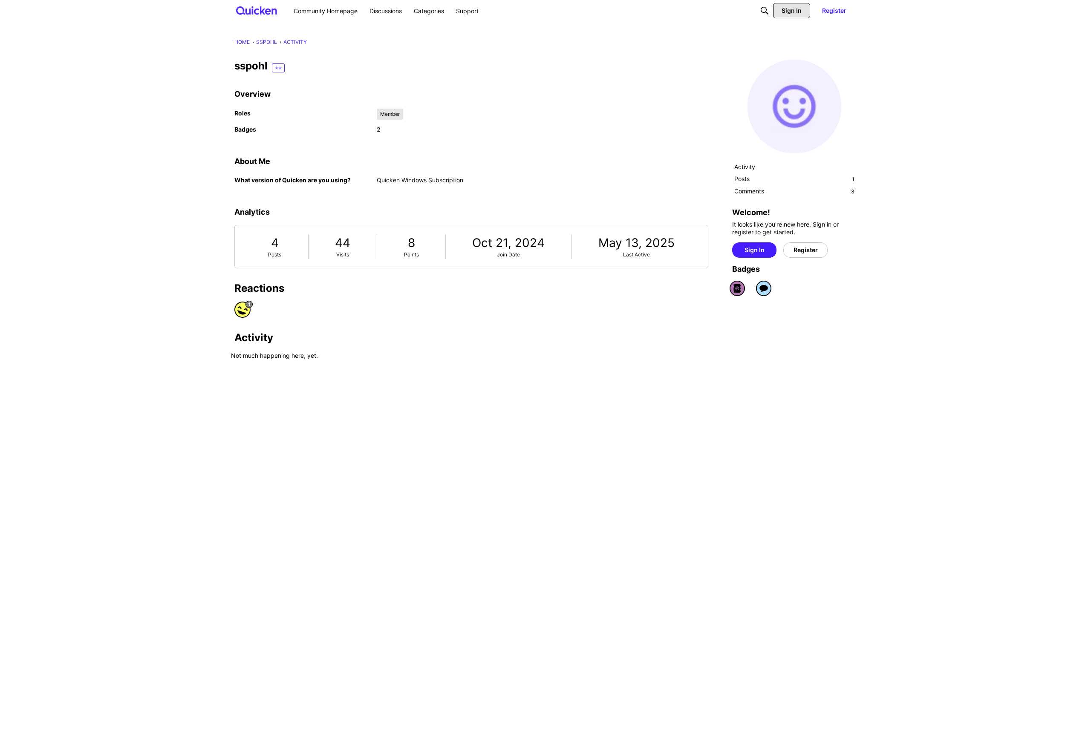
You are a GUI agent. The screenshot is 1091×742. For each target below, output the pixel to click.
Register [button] (806, 249)
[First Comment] (764, 288)
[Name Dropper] (737, 288)
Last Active (636, 254)
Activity (744, 166)
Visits (342, 254)
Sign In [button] (755, 249)
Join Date (508, 254)
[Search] (764, 10)
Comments (794, 191)
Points (411, 254)
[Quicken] (256, 10)
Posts (274, 254)
